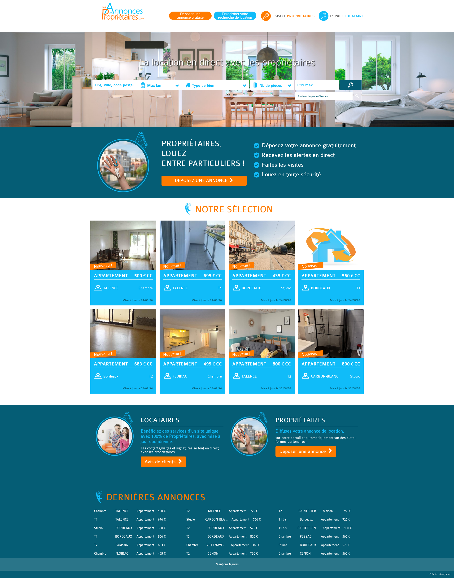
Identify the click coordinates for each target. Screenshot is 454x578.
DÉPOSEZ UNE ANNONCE (202, 180)
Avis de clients (160, 462)
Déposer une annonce (303, 451)
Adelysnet (444, 574)
